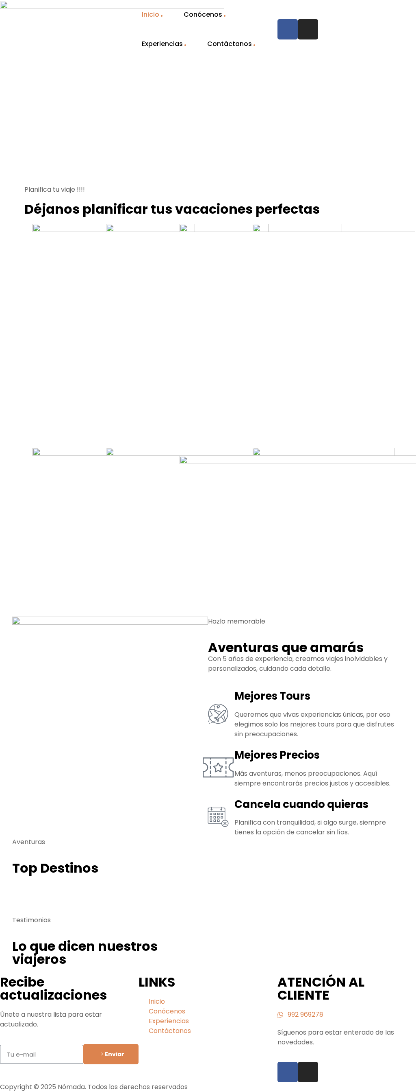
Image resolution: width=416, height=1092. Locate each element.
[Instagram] (308, 29)
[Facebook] (287, 29)
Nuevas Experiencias (73, 124)
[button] (20, 899)
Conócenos (203, 14)
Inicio (150, 14)
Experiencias (162, 43)
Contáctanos (229, 43)
